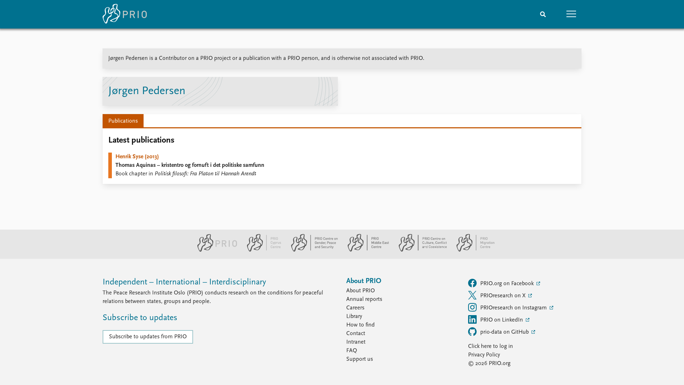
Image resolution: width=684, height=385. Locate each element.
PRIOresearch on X (503, 296)
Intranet (356, 342)
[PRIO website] (214, 250)
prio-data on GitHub (505, 332)
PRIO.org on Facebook (507, 284)
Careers (355, 308)
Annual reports (364, 299)
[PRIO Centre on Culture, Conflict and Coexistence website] (420, 250)
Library (354, 316)
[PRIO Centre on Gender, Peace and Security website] (311, 250)
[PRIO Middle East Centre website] (365, 250)
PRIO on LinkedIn (502, 320)
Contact (355, 334)
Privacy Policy (484, 355)
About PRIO (360, 291)
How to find (360, 325)
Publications (123, 121)
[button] (571, 14)
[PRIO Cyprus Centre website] (261, 250)
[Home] (125, 14)
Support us (359, 359)
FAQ (351, 351)
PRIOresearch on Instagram (514, 308)
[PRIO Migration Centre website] (472, 250)
